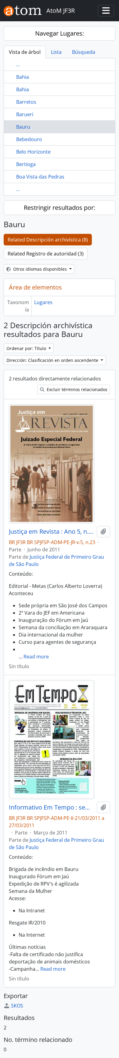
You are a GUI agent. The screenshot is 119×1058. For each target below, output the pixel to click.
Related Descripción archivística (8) (48, 239)
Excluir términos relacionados (76, 389)
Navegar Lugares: (59, 33)
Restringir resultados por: (59, 207)
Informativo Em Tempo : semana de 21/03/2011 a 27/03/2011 (51, 807)
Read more (36, 656)
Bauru (23, 126)
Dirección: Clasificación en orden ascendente (52, 360)
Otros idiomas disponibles (40, 269)
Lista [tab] (56, 52)
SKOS (17, 1005)
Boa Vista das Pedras (40, 176)
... (18, 64)
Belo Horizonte (33, 151)
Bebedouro (29, 139)
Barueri (24, 114)
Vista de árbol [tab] (25, 52)
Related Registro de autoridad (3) (46, 253)
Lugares (43, 302)
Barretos (26, 102)
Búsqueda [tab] (83, 52)
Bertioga (26, 164)
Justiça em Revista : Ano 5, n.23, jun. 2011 (51, 531)
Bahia (22, 77)
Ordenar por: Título (26, 348)
